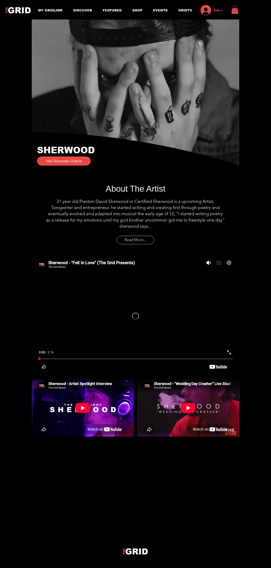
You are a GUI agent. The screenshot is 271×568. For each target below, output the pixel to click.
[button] (234, 9)
